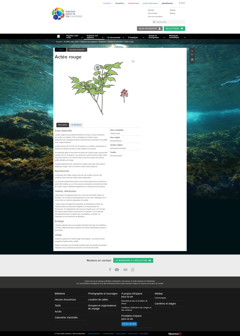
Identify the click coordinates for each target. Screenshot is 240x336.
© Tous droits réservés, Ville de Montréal (70, 334)
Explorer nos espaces (92, 37)
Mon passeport (148, 28)
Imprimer (192, 59)
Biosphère (119, 3)
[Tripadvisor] (125, 268)
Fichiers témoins (94, 334)
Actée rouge (129, 42)
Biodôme (107, 3)
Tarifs (58, 305)
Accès (58, 311)
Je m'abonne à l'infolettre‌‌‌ (131, 260)
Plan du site (132, 334)
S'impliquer (133, 37)
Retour (61, 50)
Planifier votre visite (72, 37)
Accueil (58, 36)
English (182, 3)
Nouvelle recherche (77, 50)
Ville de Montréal (175, 333)
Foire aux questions (155, 17)
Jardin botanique (150, 3)
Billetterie (173, 28)
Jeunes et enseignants (153, 37)
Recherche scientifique (174, 37)
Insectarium (133, 3)
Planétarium (167, 3)
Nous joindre (153, 13)
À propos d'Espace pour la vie (131, 295)
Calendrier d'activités (66, 317)
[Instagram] (133, 269)
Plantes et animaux (115, 42)
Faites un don (129, 324)
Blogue (172, 13)
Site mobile (144, 334)
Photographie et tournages (103, 293)
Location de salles (98, 299)
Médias (173, 10)
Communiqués (160, 298)
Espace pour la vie (65, 22)
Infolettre (151, 10)
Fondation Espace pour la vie (131, 317)
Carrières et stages (165, 303)
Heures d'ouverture (65, 299)
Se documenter (113, 37)
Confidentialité (108, 334)
